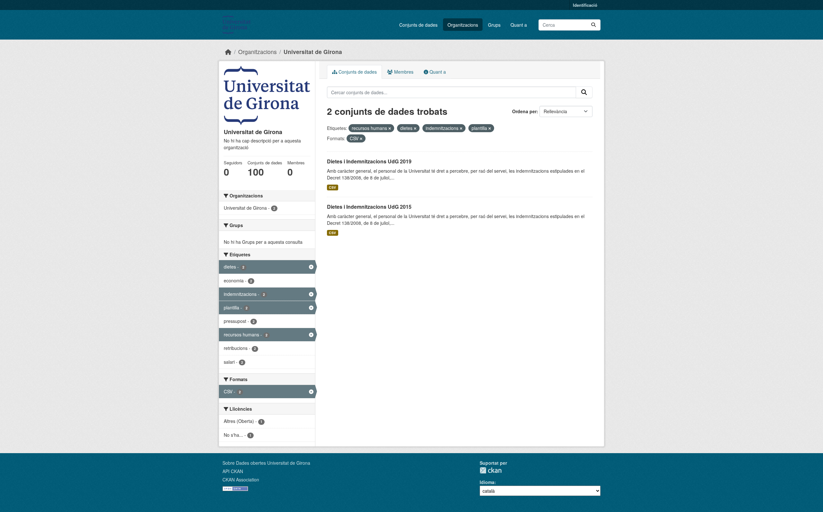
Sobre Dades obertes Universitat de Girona (266, 463)
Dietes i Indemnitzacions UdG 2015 (369, 206)
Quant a (519, 25)
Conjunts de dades (418, 25)
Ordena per (524, 111)
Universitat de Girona (313, 52)
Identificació (585, 5)
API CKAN (232, 471)
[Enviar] (593, 25)
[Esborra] (389, 128)
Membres (403, 72)
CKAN (491, 470)
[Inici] (228, 52)
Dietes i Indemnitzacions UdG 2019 (369, 161)
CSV (332, 187)
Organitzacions (463, 25)
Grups (494, 25)
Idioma (487, 482)
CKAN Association (240, 479)
